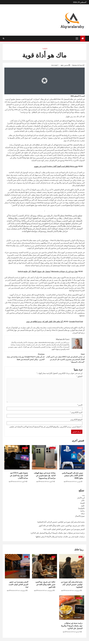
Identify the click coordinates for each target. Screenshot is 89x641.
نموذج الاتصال (80, 516)
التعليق (79, 376)
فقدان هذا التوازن (76, 330)
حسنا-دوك (31, 285)
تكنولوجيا (45, 48)
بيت (83, 495)
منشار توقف (35, 195)
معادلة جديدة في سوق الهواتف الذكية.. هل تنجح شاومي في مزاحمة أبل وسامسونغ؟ (45, 475)
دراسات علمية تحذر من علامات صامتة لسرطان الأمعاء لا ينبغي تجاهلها (60, 537)
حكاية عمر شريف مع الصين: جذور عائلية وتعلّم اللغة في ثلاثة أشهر (62, 525)
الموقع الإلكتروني (76, 419)
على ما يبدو (38, 102)
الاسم (79, 405)
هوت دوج (73, 200)
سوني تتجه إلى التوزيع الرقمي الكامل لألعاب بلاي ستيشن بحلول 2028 (72, 475)
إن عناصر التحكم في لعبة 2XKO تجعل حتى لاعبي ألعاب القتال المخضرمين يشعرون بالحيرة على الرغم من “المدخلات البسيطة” (65, 358)
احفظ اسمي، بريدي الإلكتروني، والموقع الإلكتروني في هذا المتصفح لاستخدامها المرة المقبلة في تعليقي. (45, 427)
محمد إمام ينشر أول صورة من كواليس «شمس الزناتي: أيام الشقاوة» (61, 522)
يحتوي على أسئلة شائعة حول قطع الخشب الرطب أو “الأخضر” (33, 205)
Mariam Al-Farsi (77, 65)
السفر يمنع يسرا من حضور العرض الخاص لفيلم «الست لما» (64, 529)
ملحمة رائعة (53, 195)
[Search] (3, 38)
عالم (83, 500)
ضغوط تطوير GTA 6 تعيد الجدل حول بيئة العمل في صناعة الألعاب (19, 475)
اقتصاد (82, 503)
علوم (83, 505)
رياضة (82, 511)
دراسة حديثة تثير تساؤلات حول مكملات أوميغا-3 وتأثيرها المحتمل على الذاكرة (58, 533)
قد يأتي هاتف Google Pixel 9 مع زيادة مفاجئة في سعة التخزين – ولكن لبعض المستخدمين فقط (25, 356)
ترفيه (83, 513)
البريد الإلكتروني (76, 412)
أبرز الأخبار (81, 498)
